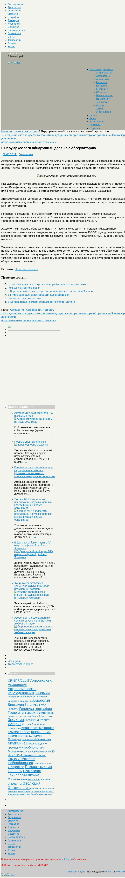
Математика (43, 739)
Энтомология (103, 112)
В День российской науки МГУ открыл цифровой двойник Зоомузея (32, 545)
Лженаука (13, 20)
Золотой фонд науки (42, 716)
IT (28, 680)
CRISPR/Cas (17, 680)
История (48, 309)
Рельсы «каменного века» (24, 287)
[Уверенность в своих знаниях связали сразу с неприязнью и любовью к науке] (34, 632)
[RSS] (17, 63)
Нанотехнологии (33, 755)
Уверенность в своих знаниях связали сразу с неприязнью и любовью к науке (32, 620)
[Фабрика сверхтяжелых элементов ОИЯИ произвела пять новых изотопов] (34, 597)
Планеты (15, 771)
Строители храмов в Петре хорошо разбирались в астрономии (47, 284)
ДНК (24, 713)
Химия (11, 46)
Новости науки (16, 53)
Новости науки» (11, 131)
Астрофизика (15, 696)
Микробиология (31, 747)
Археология (14, 7)
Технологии (14, 40)
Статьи (11, 37)
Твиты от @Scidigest (20, 664)
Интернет (43, 720)
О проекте (95, 128)
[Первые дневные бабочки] (31, 444)
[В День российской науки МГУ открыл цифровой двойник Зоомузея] (34, 557)
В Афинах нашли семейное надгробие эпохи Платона (41, 301)
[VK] (10, 63)
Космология (41, 732)
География (13, 17)
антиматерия (24, 791)
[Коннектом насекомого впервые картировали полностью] (34, 476)
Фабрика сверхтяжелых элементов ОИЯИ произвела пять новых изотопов (31, 586)
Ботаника (31, 704)
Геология (14, 712)
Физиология (17, 779)
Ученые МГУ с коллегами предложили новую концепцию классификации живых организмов (33, 503)
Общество (13, 27)
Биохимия (16, 704)
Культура (35, 735)
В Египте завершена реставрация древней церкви (39, 294)
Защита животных (40, 712)
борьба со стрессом (41, 794)
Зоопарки (30, 720)
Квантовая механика (37, 728)
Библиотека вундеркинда (20, 701)
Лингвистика (28, 739)
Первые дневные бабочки (30, 441)
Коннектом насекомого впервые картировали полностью (33, 469)
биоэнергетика (38, 791)
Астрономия (14, 10)
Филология (34, 779)
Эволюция (31, 783)
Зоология (16, 720)
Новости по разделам (101, 69)
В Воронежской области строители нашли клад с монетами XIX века (50, 291)
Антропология (15, 4)
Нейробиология (20, 763)
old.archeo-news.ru (26, 269)
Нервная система (43, 763)
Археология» (30, 131)
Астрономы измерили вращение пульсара (28, 142)
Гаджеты (13, 708)
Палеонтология (16, 30)
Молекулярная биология (27, 751)
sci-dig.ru (67, 859)
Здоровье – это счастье (19, 716)
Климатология (19, 732)
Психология (14, 33)
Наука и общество (21, 759)
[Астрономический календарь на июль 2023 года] (34, 421)
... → (25, 462)
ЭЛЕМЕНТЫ (15, 783)
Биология (13, 14)
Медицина (14, 24)
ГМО (42, 704)
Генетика (26, 709)
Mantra (109, 871)
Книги (93, 118)
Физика (12, 43)
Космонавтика (18, 735)
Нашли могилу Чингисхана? (25, 298)
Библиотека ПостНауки (34, 696)
